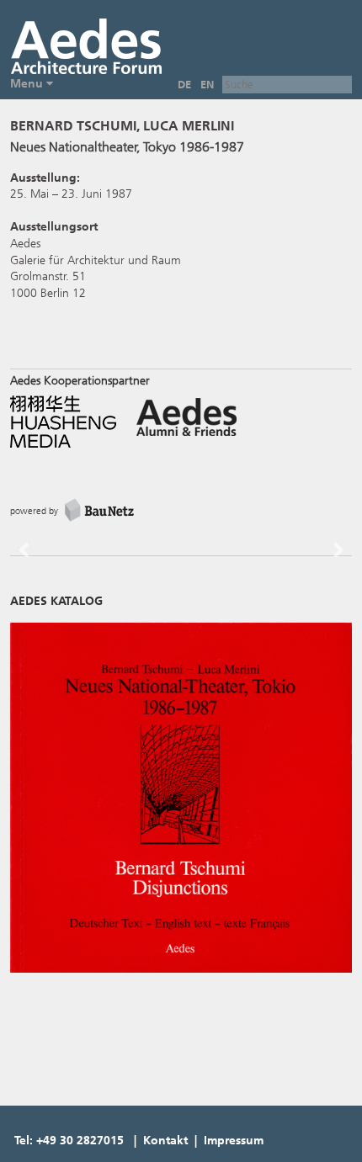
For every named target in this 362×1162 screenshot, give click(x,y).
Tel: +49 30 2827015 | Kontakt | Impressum (139, 1140)
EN (207, 84)
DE (184, 84)
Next (330, 563)
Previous (35, 563)
